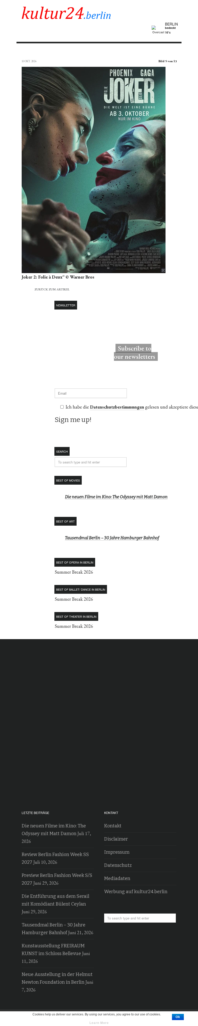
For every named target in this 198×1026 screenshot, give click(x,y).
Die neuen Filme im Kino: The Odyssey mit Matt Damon (116, 496)
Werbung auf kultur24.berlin (135, 891)
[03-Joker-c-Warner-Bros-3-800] (94, 269)
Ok (178, 1017)
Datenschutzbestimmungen (117, 407)
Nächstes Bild (171, 52)
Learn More (99, 1023)
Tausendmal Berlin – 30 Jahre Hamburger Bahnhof (112, 537)
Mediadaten (117, 878)
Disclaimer (116, 839)
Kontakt (112, 826)
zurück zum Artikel (46, 288)
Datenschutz (118, 865)
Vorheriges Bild (26, 52)
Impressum (116, 852)
